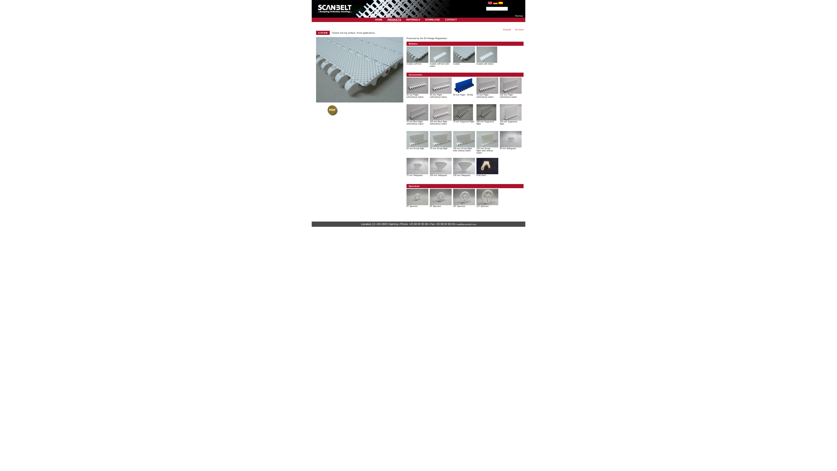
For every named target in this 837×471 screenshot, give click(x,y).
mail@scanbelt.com (466, 224)
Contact (451, 19)
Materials (413, 19)
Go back (519, 29)
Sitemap (519, 16)
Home (378, 19)
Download (432, 19)
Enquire (507, 29)
